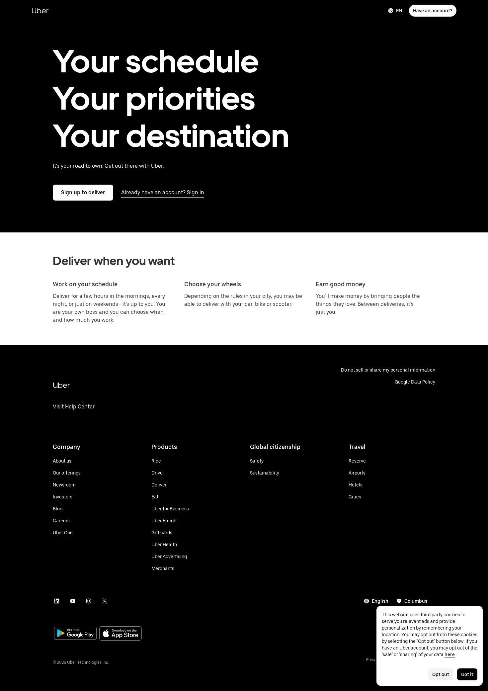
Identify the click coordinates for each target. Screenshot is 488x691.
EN (399, 10)
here (450, 654)
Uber (40, 10)
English (380, 601)
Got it (467, 674)
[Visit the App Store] (120, 634)
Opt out (440, 674)
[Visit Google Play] (75, 634)
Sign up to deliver (83, 192)
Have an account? (432, 10)
